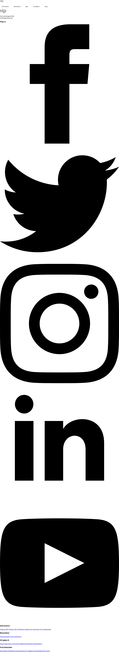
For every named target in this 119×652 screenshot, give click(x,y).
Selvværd (30, 644)
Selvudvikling (37, 644)
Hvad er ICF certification (17, 629)
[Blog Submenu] (49, 6)
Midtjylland (12, 651)
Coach (12, 637)
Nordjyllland (4, 651)
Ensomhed (16, 644)
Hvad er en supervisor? (33, 629)
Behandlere (17, 6)
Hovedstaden (38, 651)
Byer (27, 6)
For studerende (46, 629)
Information (5, 6)
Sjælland (31, 651)
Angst (2, 644)
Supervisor (18, 637)
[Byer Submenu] (30, 6)
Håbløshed (23, 644)
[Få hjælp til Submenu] (41, 6)
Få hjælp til (36, 6)
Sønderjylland (20, 651)
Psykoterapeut (5, 637)
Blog (46, 6)
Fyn (26, 651)
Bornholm (46, 651)
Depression (8, 644)
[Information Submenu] (10, 6)
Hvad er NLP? (4, 629)
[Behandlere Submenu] (22, 6)
